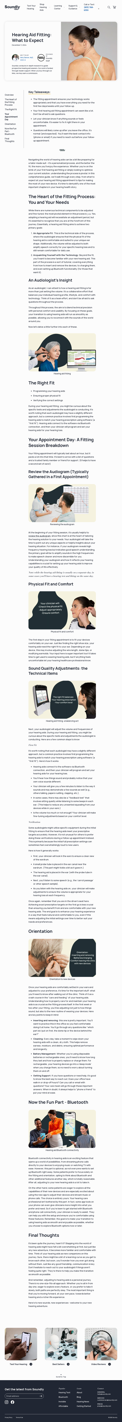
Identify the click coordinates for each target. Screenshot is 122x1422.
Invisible (62, 1401)
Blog (79, 1397)
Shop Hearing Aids (43, 7)
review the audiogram (39, 535)
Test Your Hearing (31, 7)
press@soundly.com (104, 1406)
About (79, 1392)
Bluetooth (63, 1397)
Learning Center (58, 7)
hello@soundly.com (104, 1394)
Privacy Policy (8, 1417)
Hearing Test (64, 1392)
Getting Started (84, 1406)
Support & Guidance (73, 7)
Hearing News (83, 1401)
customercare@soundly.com (107, 1400)
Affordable (63, 1406)
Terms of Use (19, 1417)
